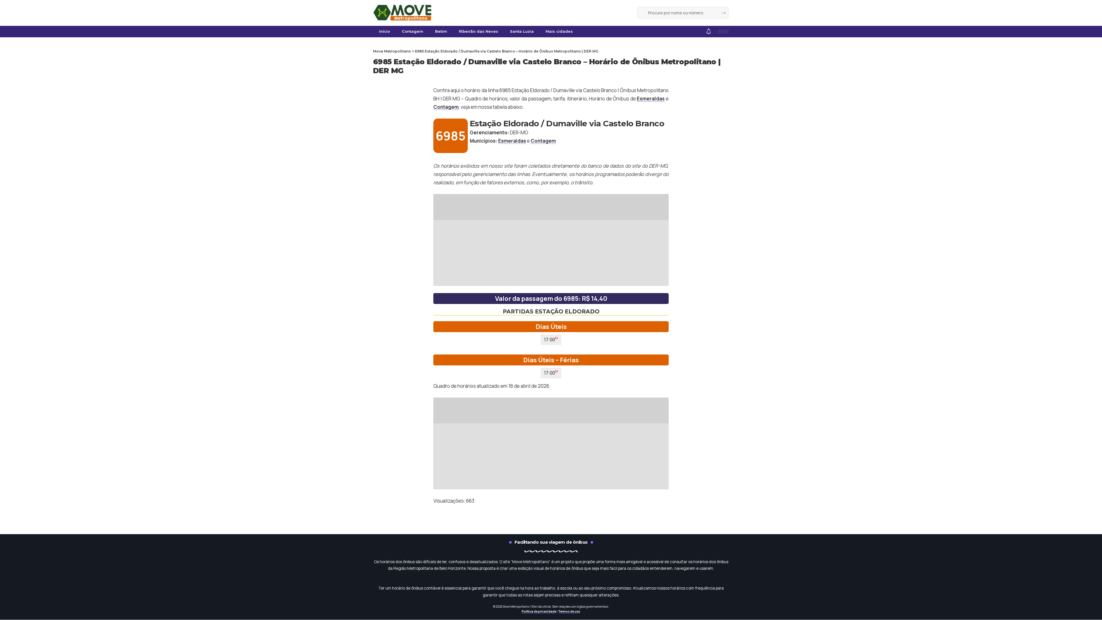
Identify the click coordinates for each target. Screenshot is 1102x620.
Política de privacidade (539, 611)
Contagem (446, 107)
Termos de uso (569, 611)
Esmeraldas (651, 98)
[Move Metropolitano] (403, 13)
